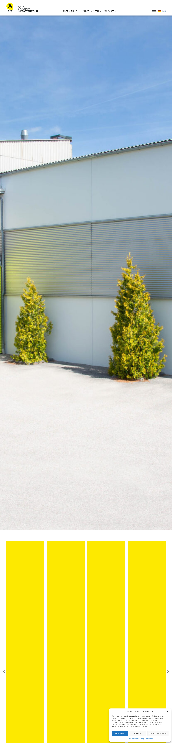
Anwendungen (91, 11)
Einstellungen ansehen (158, 733)
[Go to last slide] (4, 671)
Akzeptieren (120, 733)
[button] (167, 711)
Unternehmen (70, 11)
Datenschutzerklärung (136, 738)
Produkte (109, 11)
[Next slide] (168, 671)
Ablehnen (138, 733)
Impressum (149, 738)
